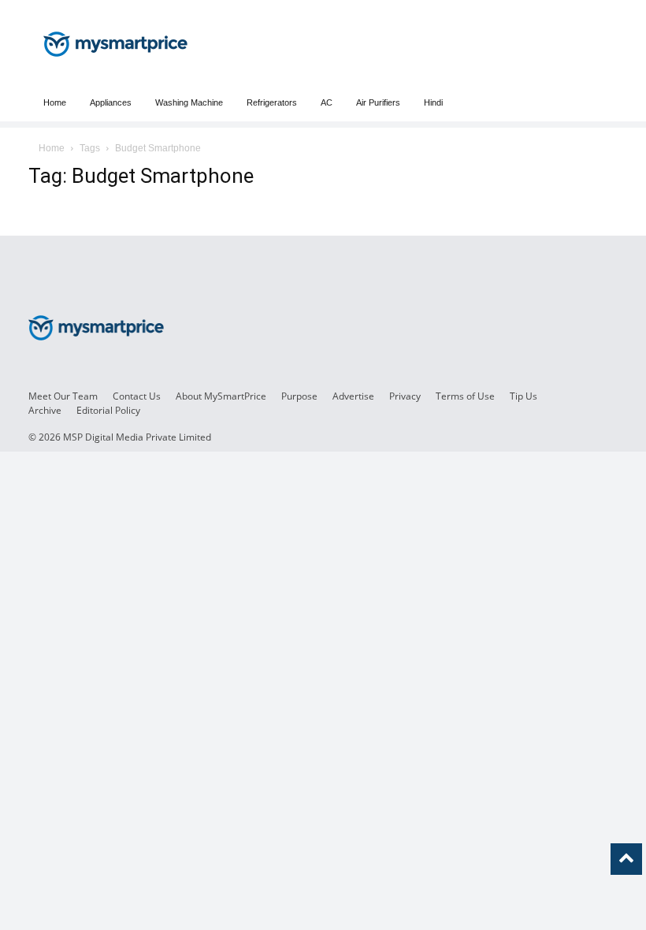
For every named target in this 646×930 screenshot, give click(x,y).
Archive (44, 410)
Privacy (405, 396)
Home (54, 102)
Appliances (111, 102)
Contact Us (137, 396)
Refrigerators (272, 102)
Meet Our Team (63, 396)
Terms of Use (465, 396)
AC (326, 102)
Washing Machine (189, 102)
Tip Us (523, 396)
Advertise (353, 396)
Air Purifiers (378, 102)
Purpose (299, 396)
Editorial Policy (108, 410)
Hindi (433, 102)
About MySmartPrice (221, 396)
